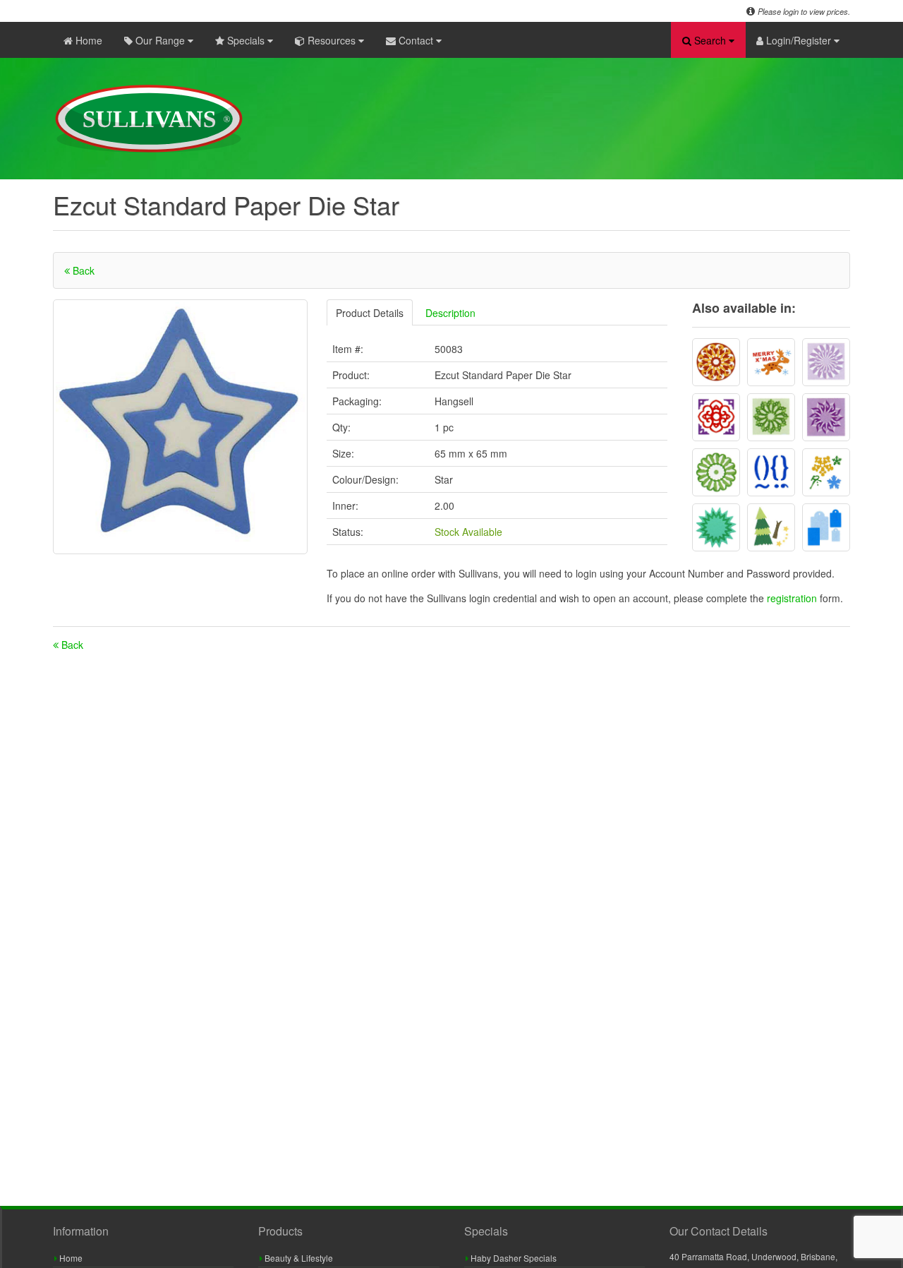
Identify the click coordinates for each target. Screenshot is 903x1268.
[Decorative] (716, 417)
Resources (331, 40)
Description (450, 313)
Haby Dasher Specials (512, 1258)
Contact (416, 40)
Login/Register (798, 40)
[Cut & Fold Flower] (716, 362)
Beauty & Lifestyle (297, 1258)
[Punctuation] (771, 472)
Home (87, 40)
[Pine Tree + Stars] (771, 527)
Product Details (370, 313)
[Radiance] (716, 527)
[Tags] (826, 527)
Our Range (160, 40)
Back (82, 270)
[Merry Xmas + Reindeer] (771, 362)
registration (793, 598)
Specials (245, 40)
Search (710, 40)
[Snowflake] (826, 472)
